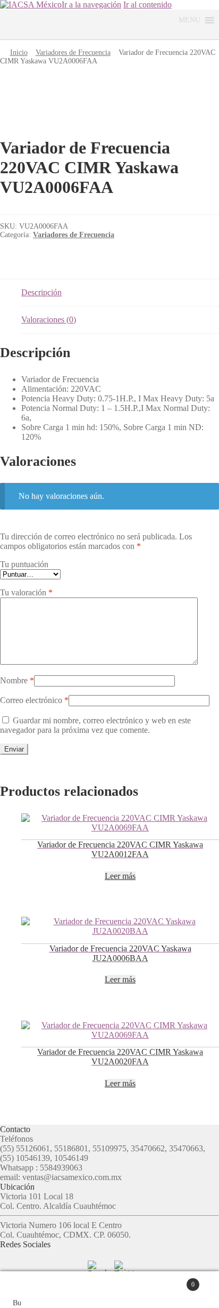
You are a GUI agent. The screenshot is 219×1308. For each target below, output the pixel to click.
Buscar (120, 1290)
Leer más (120, 876)
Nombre (17, 680)
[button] (189, 20)
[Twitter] (122, 1269)
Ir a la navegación (91, 4)
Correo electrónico (34, 700)
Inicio (19, 52)
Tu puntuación (24, 564)
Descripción (41, 292)
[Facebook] (96, 1269)
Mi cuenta (54, 1290)
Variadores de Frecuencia (73, 52)
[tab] (120, 292)
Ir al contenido (147, 4)
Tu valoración (26, 592)
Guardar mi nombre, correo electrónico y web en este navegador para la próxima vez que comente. (95, 725)
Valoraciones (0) (48, 319)
